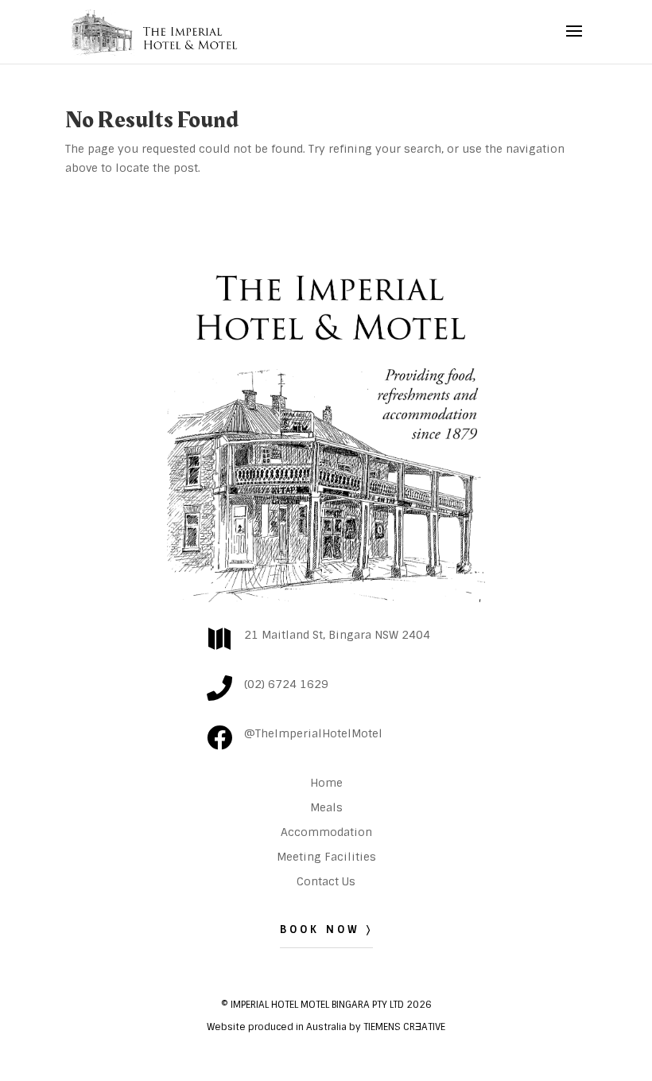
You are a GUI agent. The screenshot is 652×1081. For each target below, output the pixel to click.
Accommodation (326, 832)
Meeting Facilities (326, 857)
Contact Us (326, 881)
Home (326, 783)
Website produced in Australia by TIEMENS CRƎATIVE (326, 1027)
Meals (326, 807)
